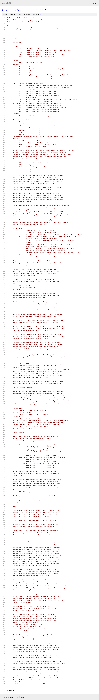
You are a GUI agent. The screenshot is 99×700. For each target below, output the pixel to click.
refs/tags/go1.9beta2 (18, 9)
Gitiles (12, 697)
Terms (22, 697)
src (32, 9)
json (95, 697)
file (41, 14)
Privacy (17, 697)
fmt (36, 9)
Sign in (95, 3)
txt (91, 697)
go (3, 9)
